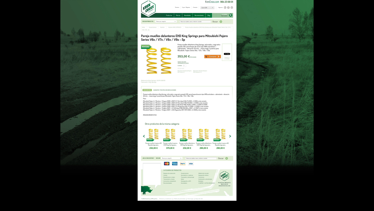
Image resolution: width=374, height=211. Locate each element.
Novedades (187, 15)
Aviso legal (190, 199)
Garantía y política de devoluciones (164, 90)
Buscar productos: (148, 21)
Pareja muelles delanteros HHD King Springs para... (204, 144)
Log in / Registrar (186, 7)
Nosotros (177, 7)
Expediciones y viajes (169, 177)
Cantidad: (180, 65)
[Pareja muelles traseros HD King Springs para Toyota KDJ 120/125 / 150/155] (153, 134)
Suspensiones (152, 27)
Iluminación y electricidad (205, 179)
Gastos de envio (182, 61)
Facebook (228, 7)
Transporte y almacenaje (187, 177)
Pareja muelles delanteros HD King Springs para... (187, 144)
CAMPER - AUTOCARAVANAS (206, 183)
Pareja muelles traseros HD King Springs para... (153, 144)
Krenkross (148, 8)
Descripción (147, 90)
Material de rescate (203, 173)
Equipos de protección (169, 173)
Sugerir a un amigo (226, 58)
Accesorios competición (169, 181)
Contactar (195, 7)
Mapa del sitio (199, 199)
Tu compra (224, 14)
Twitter (225, 7)
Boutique (200, 181)
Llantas (165, 175)
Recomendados (199, 15)
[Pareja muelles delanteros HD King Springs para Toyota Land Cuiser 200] (187, 134)
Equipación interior (203, 175)
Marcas (177, 15)
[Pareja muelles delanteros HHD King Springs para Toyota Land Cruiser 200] (203, 134)
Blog (209, 15)
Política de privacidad (179, 199)
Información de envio (183, 63)
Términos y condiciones (165, 199)
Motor (182, 179)
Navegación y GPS (186, 181)
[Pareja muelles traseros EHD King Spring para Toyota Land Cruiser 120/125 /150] (170, 134)
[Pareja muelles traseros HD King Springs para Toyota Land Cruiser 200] (220, 134)
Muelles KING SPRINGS (174, 27)
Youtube (232, 7)
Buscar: (158, 158)
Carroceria (201, 177)
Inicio (143, 27)
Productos (168, 15)
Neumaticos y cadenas (187, 175)
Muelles (162, 27)
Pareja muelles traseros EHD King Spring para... (170, 144)
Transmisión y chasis (169, 179)
